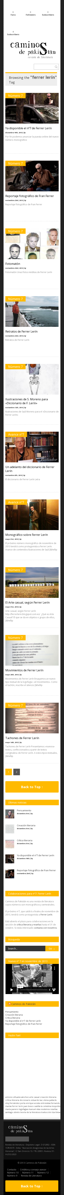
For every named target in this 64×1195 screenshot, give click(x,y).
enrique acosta (33, 1103)
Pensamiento (11, 1011)
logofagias (23, 1109)
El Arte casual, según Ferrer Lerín (27, 602)
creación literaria (48, 1097)
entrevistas (45, 1103)
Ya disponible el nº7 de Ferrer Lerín (28, 128)
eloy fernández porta (15, 1103)
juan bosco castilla (31, 1106)
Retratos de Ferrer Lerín (21, 331)
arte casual (34, 1097)
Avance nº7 (16, 434)
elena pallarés (50, 1100)
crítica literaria (12, 1100)
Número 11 (28, 1172)
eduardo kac (37, 1100)
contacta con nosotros (45, 927)
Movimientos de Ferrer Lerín (24, 670)
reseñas (53, 1109)
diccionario (25, 1100)
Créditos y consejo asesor (33, 1169)
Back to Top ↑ (32, 787)
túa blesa (56, 1112)
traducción (46, 1112)
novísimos (45, 1109)
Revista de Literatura (31, 1175)
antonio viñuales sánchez (17, 1097)
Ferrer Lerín (46, 914)
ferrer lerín (17, 1106)
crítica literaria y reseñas (29, 924)
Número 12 (43, 1172)
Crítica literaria (12, 1017)
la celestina (46, 1106)
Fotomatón (12, 264)
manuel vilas (34, 1109)
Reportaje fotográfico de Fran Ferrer (29, 196)
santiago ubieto (12, 1112)
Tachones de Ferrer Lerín (22, 738)
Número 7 (15, 95)
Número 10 (12, 1172)
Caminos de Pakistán (23, 1004)
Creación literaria (14, 1014)
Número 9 (12, 1175)
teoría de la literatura (30, 1112)
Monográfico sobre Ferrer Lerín (26, 535)
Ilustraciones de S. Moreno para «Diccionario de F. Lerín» (26, 401)
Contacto (11, 1169)
